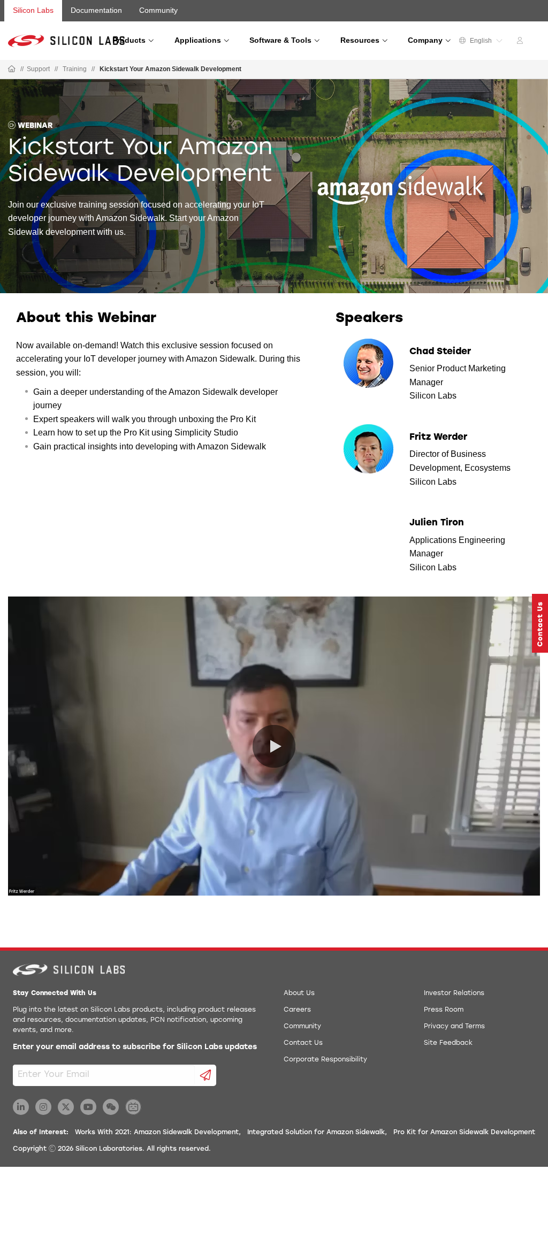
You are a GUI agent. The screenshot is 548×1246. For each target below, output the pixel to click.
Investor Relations (454, 993)
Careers (297, 1010)
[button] (540, 623)
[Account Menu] (521, 42)
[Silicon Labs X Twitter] (66, 1107)
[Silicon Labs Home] (12, 69)
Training (75, 69)
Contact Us (303, 1043)
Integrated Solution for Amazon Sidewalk (316, 1132)
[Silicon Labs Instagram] (43, 1107)
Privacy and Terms (454, 1026)
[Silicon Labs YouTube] (88, 1107)
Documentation (96, 10)
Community (158, 10)
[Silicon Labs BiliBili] (133, 1107)
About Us (299, 993)
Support (38, 69)
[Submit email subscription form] (205, 1075)
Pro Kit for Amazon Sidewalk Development (464, 1132)
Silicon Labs (33, 10)
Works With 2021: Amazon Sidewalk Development (157, 1132)
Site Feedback (448, 1043)
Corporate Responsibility (325, 1060)
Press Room (443, 1010)
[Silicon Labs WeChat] (111, 1107)
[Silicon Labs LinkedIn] (21, 1107)
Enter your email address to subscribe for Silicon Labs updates (135, 1047)
